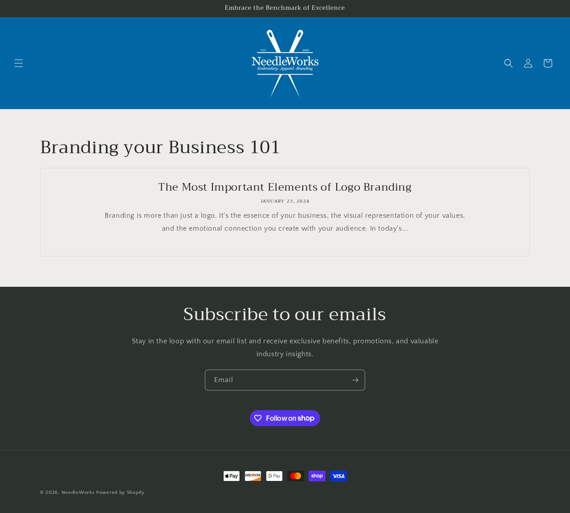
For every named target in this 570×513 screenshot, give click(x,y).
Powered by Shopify (120, 492)
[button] (18, 63)
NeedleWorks (78, 492)
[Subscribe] (355, 380)
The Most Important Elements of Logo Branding (284, 187)
